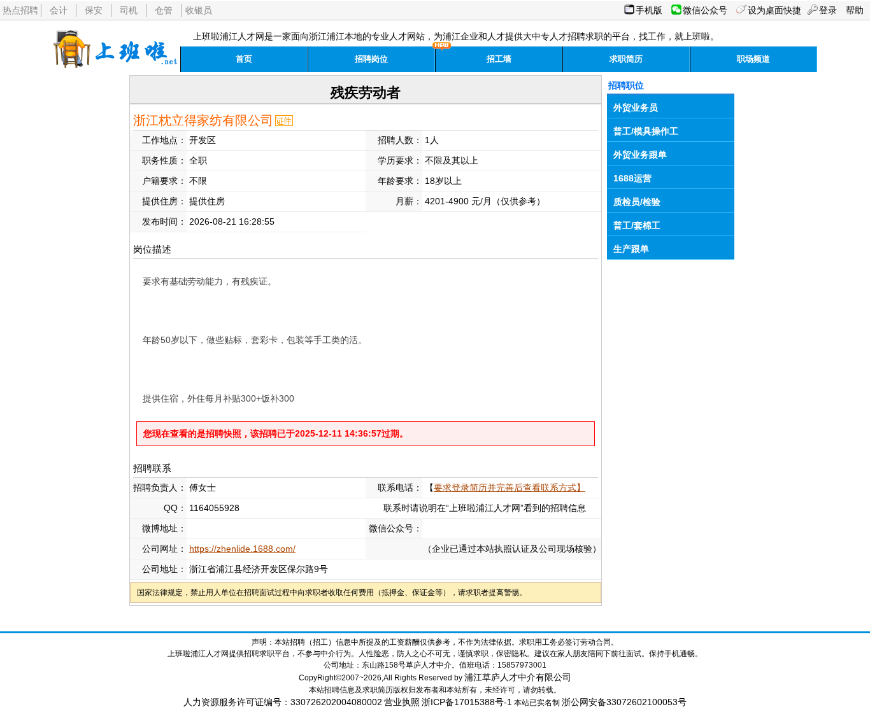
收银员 (198, 10)
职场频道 (753, 59)
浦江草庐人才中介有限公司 (517, 677)
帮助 (855, 10)
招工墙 (499, 59)
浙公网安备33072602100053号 (624, 702)
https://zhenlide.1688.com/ (242, 549)
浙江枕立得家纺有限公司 (203, 120)
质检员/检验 (636, 202)
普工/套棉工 (636, 225)
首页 (244, 59)
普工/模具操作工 (645, 131)
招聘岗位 (371, 59)
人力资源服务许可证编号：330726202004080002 (282, 702)
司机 (129, 10)
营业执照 (402, 702)
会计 (59, 10)
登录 (828, 10)
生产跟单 (631, 249)
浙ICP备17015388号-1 (467, 702)
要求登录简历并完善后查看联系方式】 (509, 487)
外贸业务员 (635, 107)
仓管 (164, 10)
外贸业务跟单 (640, 155)
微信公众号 (705, 10)
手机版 (649, 10)
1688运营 (632, 178)
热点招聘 (20, 10)
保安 (94, 10)
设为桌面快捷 (774, 10)
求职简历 (626, 59)
